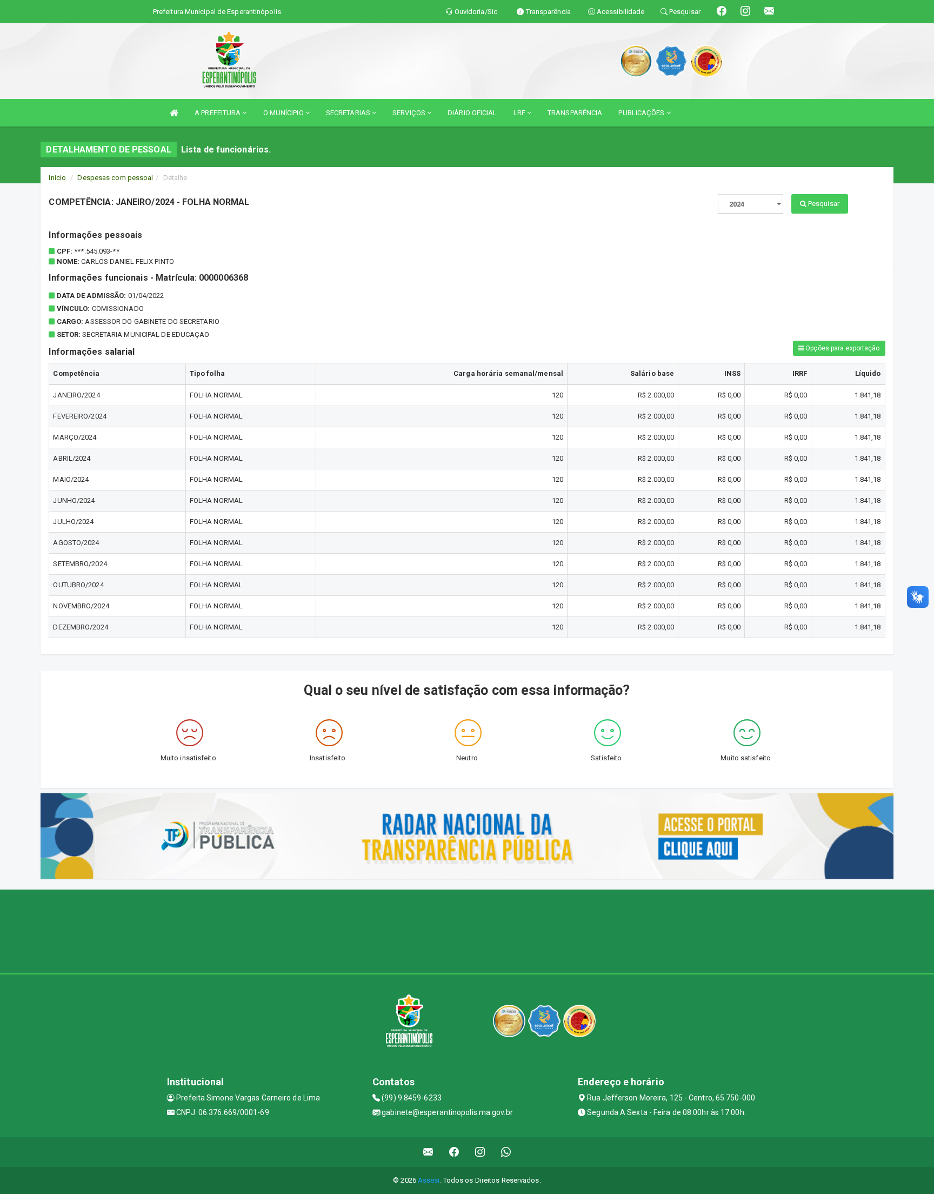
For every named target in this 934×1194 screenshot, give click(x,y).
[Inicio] (174, 113)
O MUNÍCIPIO (284, 113)
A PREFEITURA (218, 113)
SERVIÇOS (409, 113)
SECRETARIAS (349, 113)
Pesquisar (822, 204)
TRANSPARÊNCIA (575, 113)
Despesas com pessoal (115, 178)
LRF (520, 113)
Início (57, 178)
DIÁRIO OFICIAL (472, 113)
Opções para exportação (841, 348)
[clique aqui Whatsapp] (506, 1152)
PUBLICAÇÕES (642, 113)
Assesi (429, 1180)
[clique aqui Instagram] (480, 1152)
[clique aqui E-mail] (428, 1152)
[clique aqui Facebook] (454, 1152)
